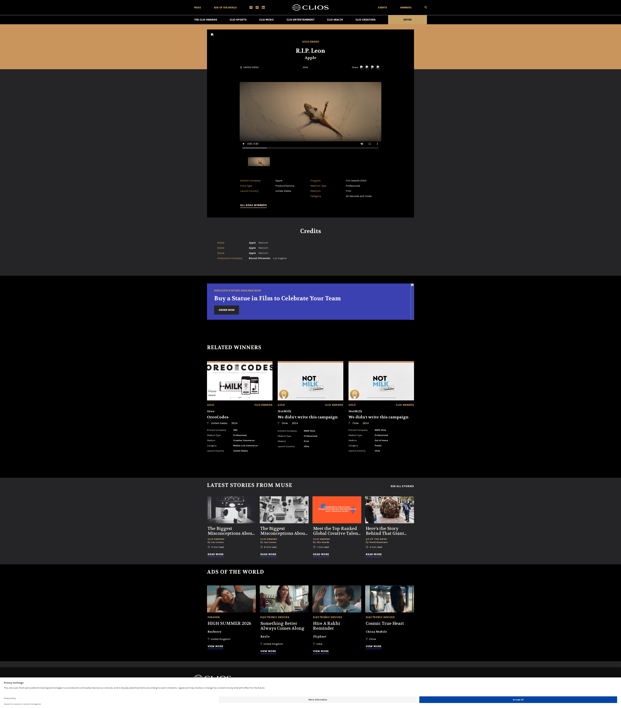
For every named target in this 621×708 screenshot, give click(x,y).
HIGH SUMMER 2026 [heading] (229, 623)
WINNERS (405, 7)
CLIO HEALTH (335, 19)
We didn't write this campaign (308, 417)
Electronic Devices (274, 617)
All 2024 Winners (253, 205)
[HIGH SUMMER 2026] (231, 598)
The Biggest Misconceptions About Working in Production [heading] (231, 531)
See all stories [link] (402, 486)
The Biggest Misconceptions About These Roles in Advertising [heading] (283, 531)
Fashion (214, 617)
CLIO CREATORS (365, 19)
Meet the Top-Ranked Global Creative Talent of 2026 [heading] (336, 531)
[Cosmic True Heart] (389, 598)
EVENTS (382, 7)
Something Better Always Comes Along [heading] (282, 626)
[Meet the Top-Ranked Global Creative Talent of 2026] (336, 509)
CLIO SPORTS (238, 19)
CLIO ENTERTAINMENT (301, 19)
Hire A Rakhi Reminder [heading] (326, 626)
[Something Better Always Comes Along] (284, 598)
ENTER (407, 19)
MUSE (197, 7)
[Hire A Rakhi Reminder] (336, 598)
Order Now (226, 309)
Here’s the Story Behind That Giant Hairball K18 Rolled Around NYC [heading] (386, 531)
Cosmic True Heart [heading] (385, 623)
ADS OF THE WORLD (225, 7)
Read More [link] (216, 554)
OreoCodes (218, 417)
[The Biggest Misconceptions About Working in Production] (231, 509)
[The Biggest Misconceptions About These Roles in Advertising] (284, 509)
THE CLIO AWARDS (205, 19)
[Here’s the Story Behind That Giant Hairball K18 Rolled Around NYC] (389, 509)
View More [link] (215, 646)
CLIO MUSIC (266, 19)
